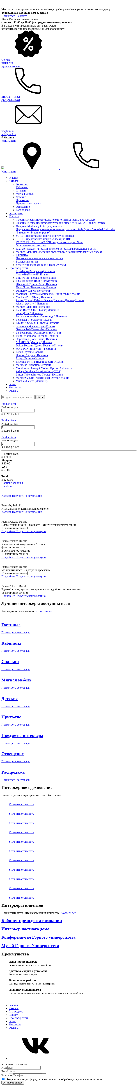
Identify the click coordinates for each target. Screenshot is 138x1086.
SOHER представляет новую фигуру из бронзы (45, 235)
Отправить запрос (12, 1082)
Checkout (6, 486)
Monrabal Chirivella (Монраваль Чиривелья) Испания (48, 293)
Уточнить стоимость (21, 804)
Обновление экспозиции (31, 245)
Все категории (43, 611)
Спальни (21, 190)
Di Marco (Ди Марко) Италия (33, 290)
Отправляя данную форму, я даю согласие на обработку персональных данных (54, 1079)
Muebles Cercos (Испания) (31, 381)
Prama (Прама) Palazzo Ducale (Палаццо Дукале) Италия (50, 300)
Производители (18, 268)
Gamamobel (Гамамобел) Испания (36, 329)
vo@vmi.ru (7, 131)
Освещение (23, 206)
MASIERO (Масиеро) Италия (34, 342)
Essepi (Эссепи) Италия (30, 358)
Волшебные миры (27, 261)
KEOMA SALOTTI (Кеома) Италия (37, 322)
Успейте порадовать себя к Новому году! (41, 264)
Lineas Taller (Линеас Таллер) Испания (39, 374)
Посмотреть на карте (14, 15)
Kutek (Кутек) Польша (29, 351)
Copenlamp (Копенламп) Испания (36, 339)
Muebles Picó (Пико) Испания (34, 297)
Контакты (15, 387)
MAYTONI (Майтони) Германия (36, 348)
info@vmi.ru (8, 134)
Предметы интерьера (29, 203)
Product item (8, 403)
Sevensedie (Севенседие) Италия (35, 326)
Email (5, 1071)
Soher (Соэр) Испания (29, 313)
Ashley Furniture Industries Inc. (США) (38, 371)
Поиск (40, 397)
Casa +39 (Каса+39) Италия (32, 274)
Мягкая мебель (25, 193)
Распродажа (23, 209)
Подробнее (8, 531)
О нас (12, 384)
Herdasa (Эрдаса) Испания (32, 355)
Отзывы (14, 390)
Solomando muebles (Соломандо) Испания (41, 316)
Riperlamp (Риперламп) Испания (35, 271)
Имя (4, 1067)
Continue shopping (12, 482)
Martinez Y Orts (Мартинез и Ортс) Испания (42, 377)
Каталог (14, 180)
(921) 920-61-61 (10, 100)
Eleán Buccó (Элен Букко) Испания (37, 309)
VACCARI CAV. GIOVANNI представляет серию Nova (49, 242)
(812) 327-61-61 (10, 96)
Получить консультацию (27, 495)
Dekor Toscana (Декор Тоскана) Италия (39, 345)
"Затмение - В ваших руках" (33, 232)
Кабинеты (22, 187)
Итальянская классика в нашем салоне (39, 258)
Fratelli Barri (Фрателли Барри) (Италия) (40, 361)
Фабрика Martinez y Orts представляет (39, 226)
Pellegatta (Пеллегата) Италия (34, 319)
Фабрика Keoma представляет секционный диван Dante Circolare (55, 219)
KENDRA (22, 255)
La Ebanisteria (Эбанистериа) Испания (39, 332)
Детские (21, 197)
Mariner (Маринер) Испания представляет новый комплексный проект (59, 251)
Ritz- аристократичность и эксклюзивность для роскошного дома (56, 248)
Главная (13, 177)
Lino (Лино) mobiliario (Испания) (36, 277)
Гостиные (22, 184)
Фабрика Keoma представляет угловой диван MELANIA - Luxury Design (60, 222)
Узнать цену (8, 140)
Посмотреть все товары (15, 632)
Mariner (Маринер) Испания (33, 306)
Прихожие (22, 200)
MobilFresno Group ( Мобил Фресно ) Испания (44, 368)
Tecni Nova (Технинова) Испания (36, 287)
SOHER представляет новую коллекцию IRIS (44, 238)
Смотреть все (67, 912)
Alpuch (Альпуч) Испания (32, 303)
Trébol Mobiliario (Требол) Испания (37, 335)
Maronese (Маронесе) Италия (33, 364)
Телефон (7, 1075)
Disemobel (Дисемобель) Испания (36, 284)
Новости (14, 216)
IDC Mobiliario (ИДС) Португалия (36, 280)
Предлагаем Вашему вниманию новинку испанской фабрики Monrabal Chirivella (65, 229)
